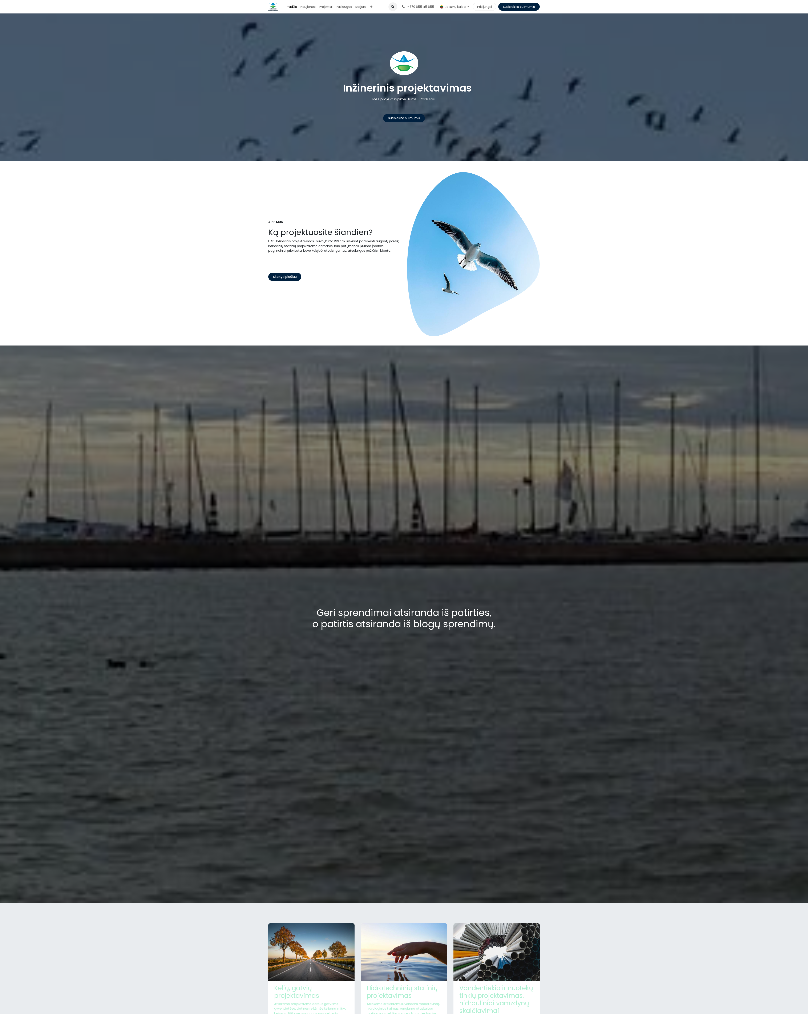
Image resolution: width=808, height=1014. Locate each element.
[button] (392, 6)
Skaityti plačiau (285, 276)
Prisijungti (484, 6)
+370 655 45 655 (420, 6)
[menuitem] (291, 7)
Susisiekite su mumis (519, 6)
